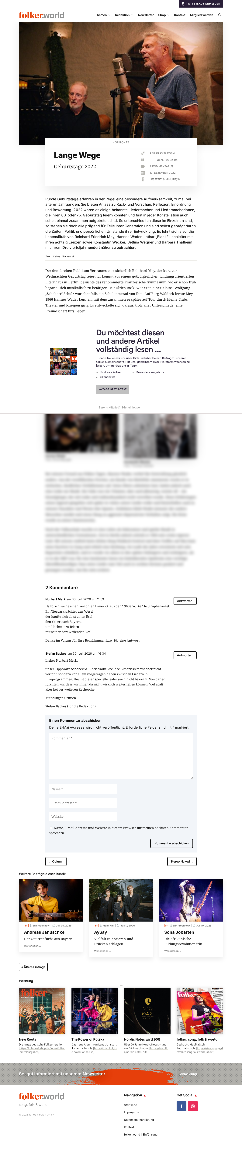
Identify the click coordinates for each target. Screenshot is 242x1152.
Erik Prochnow (41, 925)
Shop (162, 15)
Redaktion (122, 15)
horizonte (121, 142)
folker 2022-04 (166, 159)
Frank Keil (108, 925)
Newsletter (146, 15)
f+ (151, 159)
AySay (100, 932)
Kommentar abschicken (172, 843)
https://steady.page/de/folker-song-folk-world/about (200, 1050)
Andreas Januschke (44, 932)
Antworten (184, 601)
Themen (101, 15)
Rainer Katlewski (162, 153)
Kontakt (179, 15)
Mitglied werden (201, 15)
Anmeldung (188, 1074)
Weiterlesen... (32, 945)
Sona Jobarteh (179, 932)
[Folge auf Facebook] (181, 1106)
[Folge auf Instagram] (193, 1106)
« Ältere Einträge (33, 967)
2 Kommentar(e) (161, 166)
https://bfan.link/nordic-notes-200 (146, 1050)
